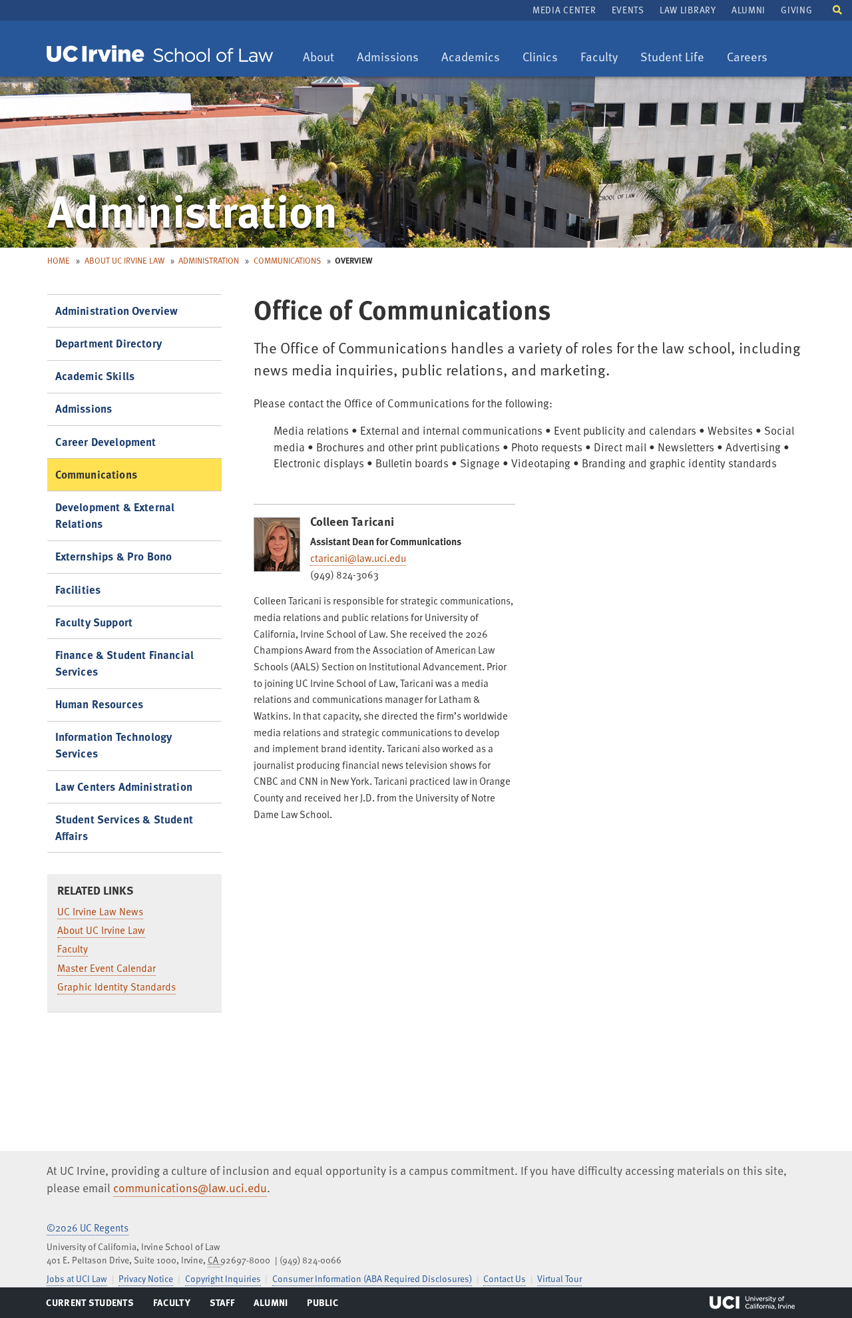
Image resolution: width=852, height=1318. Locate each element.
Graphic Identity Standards (116, 986)
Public (323, 1305)
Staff (226, 1305)
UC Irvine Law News (100, 911)
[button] (837, 9)
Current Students (89, 1305)
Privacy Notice (145, 1278)
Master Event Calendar (106, 968)
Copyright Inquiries (223, 1278)
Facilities (78, 589)
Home (58, 260)
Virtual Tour (559, 1278)
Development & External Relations (115, 515)
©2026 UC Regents (87, 1227)
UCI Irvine (752, 1302)
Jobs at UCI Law (77, 1278)
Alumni (748, 10)
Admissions (387, 58)
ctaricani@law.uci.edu (358, 557)
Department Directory (108, 343)
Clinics (545, 58)
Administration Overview (116, 310)
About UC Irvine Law (124, 260)
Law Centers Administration (123, 786)
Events (628, 10)
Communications (287, 260)
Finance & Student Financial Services (124, 663)
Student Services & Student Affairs (124, 827)
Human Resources (99, 704)
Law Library (688, 10)
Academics (470, 58)
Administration (208, 260)
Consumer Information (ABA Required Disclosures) (372, 1278)
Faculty (604, 58)
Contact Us (504, 1278)
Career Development (105, 441)
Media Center (564, 10)
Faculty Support (94, 622)
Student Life (672, 58)
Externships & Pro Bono (113, 556)
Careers (751, 58)
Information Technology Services (113, 745)
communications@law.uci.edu (190, 1187)
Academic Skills (95, 375)
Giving (796, 10)
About (323, 58)
